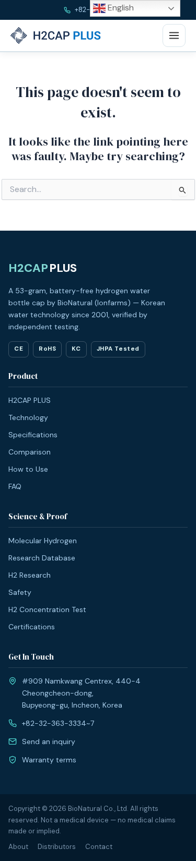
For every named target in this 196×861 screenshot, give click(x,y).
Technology (28, 417)
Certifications (31, 626)
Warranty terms (49, 759)
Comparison (29, 452)
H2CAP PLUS (29, 400)
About (18, 846)
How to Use (28, 469)
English (120, 7)
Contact (98, 846)
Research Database (41, 558)
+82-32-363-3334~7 (58, 723)
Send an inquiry (48, 741)
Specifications (32, 434)
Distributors (57, 846)
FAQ (14, 486)
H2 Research (29, 575)
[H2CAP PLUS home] (56, 35)
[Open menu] (174, 35)
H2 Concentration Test (47, 609)
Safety (19, 592)
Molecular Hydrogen (42, 540)
